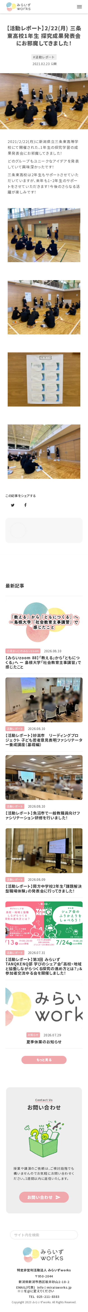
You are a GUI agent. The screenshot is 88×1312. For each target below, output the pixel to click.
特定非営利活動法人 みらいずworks (44, 1270)
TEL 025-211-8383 (44, 1297)
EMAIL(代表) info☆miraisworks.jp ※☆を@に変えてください (44, 1289)
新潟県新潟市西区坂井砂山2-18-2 (44, 1282)
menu (79, 7)
